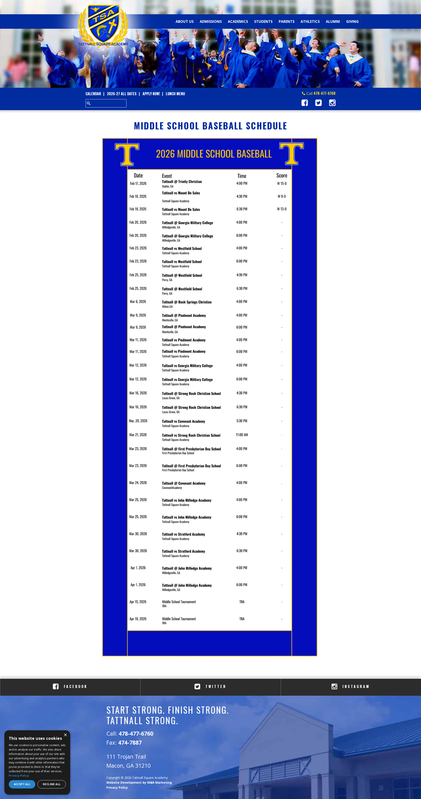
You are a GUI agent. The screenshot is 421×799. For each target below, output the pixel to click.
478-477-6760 (324, 93)
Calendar (93, 93)
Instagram (355, 686)
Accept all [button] (22, 784)
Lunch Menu (175, 93)
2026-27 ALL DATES (122, 93)
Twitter (215, 686)
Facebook (74, 686)
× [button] (65, 735)
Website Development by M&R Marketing (139, 782)
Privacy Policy (117, 787)
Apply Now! (151, 93)
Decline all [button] (52, 784)
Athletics (310, 21)
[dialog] (37, 762)
